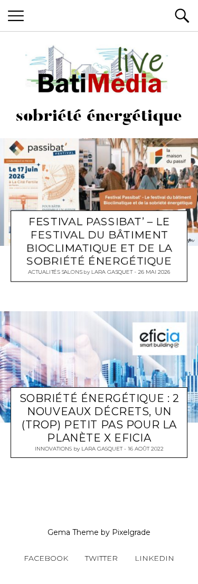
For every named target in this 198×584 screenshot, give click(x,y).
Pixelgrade (131, 532)
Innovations (53, 448)
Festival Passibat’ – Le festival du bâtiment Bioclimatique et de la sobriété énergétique (99, 241)
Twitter (101, 558)
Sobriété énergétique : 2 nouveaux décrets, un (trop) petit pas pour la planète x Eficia (100, 417)
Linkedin (154, 558)
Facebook (46, 558)
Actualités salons (55, 272)
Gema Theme (73, 532)
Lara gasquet (112, 272)
